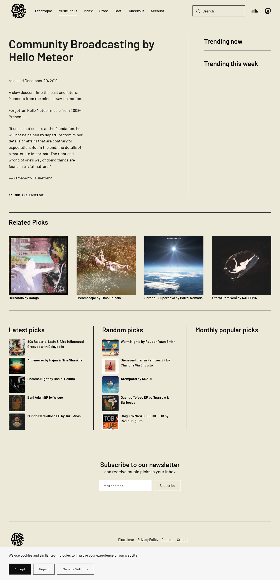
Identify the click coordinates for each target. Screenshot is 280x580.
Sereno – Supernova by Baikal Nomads (173, 298)
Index (88, 11)
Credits (182, 539)
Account (157, 11)
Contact (167, 539)
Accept (19, 569)
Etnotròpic (43, 11)
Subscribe (167, 485)
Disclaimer (126, 539)
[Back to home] (18, 11)
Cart (118, 11)
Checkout (136, 11)
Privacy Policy (148, 539)
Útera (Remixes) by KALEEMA (234, 298)
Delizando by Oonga (24, 298)
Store (103, 11)
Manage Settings (75, 569)
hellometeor (34, 195)
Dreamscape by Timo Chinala (99, 298)
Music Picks (68, 11)
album (15, 195)
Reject (44, 569)
